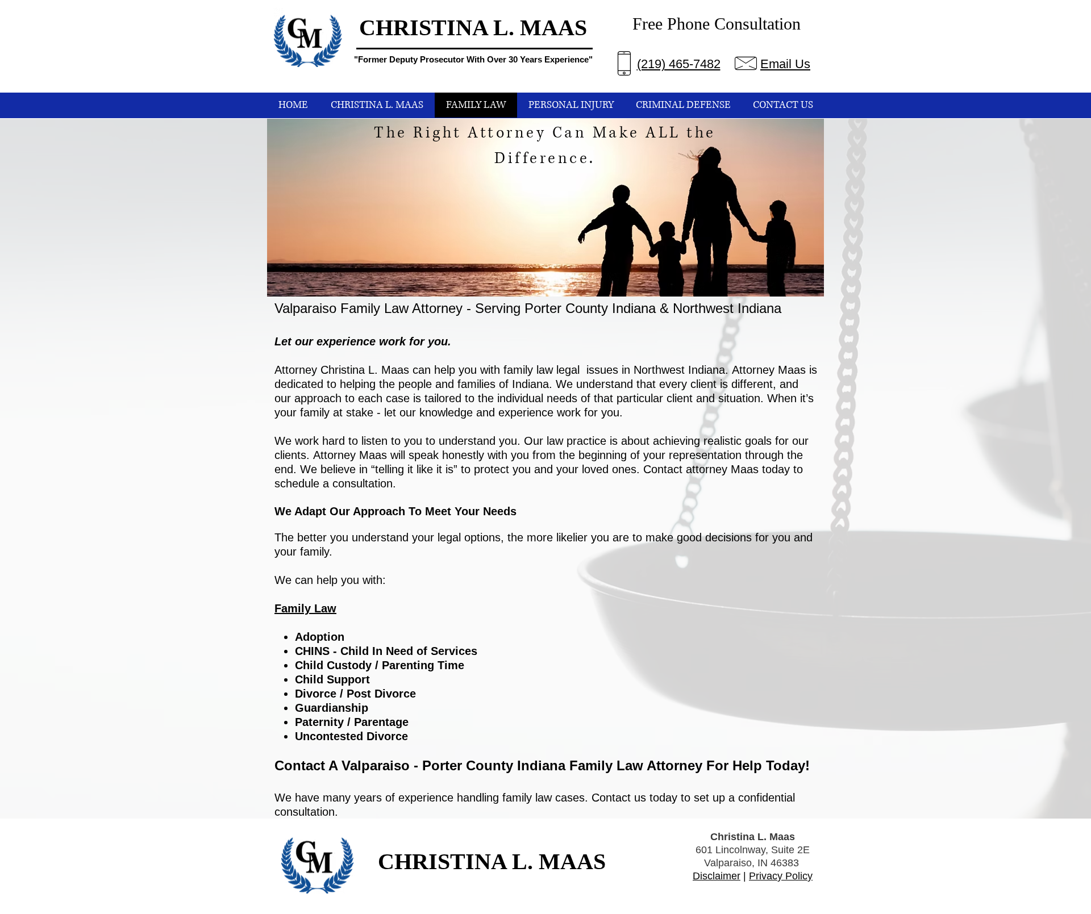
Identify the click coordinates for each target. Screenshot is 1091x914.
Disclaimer (716, 876)
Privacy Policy (781, 876)
